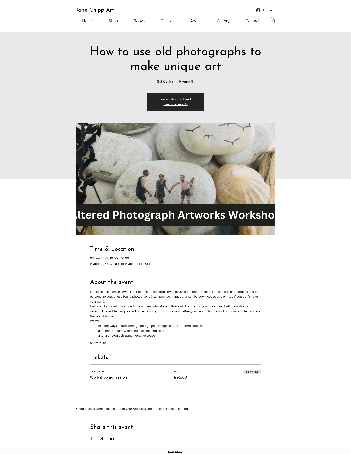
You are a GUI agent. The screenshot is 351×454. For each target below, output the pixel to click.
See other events (176, 104)
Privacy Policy (175, 451)
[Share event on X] (102, 438)
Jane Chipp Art (95, 10)
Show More (98, 342)
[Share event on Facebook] (92, 438)
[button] (139, 20)
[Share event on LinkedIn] (112, 438)
